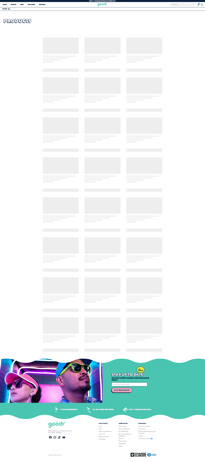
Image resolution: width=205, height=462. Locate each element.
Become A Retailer (104, 436)
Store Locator (122, 426)
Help (100, 429)
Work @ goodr (122, 441)
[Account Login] (198, 5)
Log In (100, 426)
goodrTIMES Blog (123, 431)
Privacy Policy (142, 429)
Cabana (121, 446)
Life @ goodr (122, 443)
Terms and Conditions (144, 426)
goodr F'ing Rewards (124, 429)
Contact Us (102, 434)
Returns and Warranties (105, 431)
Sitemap (140, 436)
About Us (121, 438)
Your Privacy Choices (144, 438)
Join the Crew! (121, 390)
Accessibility (102, 439)
